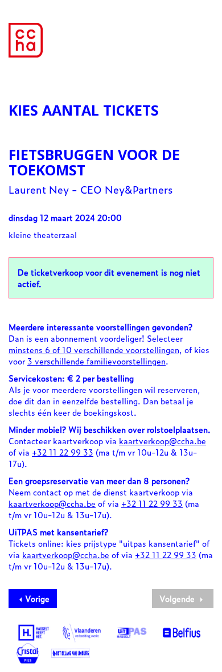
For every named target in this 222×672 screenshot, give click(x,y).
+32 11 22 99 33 (62, 452)
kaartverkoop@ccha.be (162, 440)
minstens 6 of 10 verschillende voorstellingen (94, 349)
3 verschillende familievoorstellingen (96, 361)
